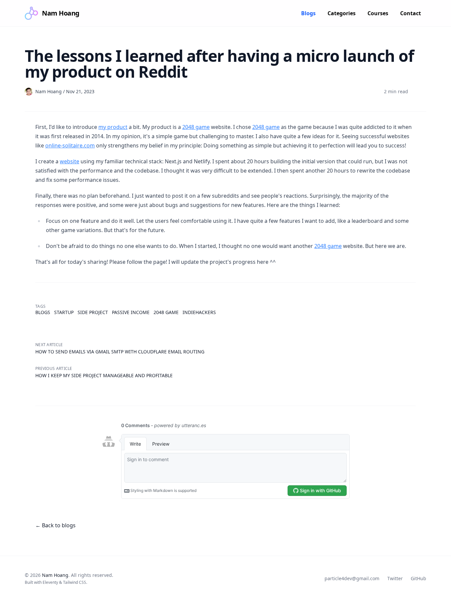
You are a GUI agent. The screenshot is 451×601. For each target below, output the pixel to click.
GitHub (418, 578)
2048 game (196, 127)
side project (93, 312)
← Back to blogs (55, 525)
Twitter (395, 578)
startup (64, 312)
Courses (377, 13)
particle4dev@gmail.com (352, 578)
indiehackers (199, 312)
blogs (42, 312)
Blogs (308, 13)
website (69, 161)
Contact (410, 13)
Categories (342, 13)
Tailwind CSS (74, 582)
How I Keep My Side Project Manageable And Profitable (104, 375)
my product (112, 127)
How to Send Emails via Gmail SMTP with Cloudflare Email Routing (119, 351)
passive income (131, 312)
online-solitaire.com (70, 145)
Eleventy (50, 582)
